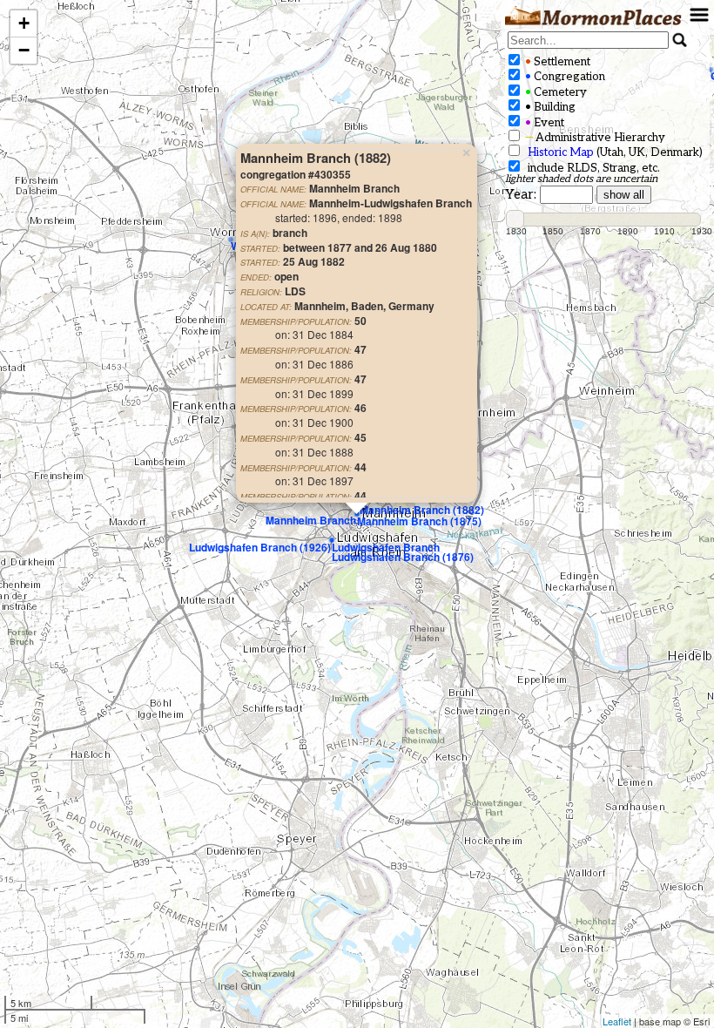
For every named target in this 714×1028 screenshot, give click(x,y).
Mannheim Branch (311, 520)
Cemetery (554, 92)
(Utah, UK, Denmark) (615, 152)
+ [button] (24, 23)
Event (543, 123)
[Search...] (680, 40)
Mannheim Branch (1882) (422, 509)
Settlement (556, 62)
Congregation (563, 77)
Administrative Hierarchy (593, 138)
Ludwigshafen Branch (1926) (260, 547)
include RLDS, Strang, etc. (591, 168)
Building (549, 107)
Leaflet (617, 1021)
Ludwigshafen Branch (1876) (403, 557)
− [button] (24, 50)
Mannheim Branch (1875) (419, 521)
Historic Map (561, 152)
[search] (588, 40)
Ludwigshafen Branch (386, 547)
